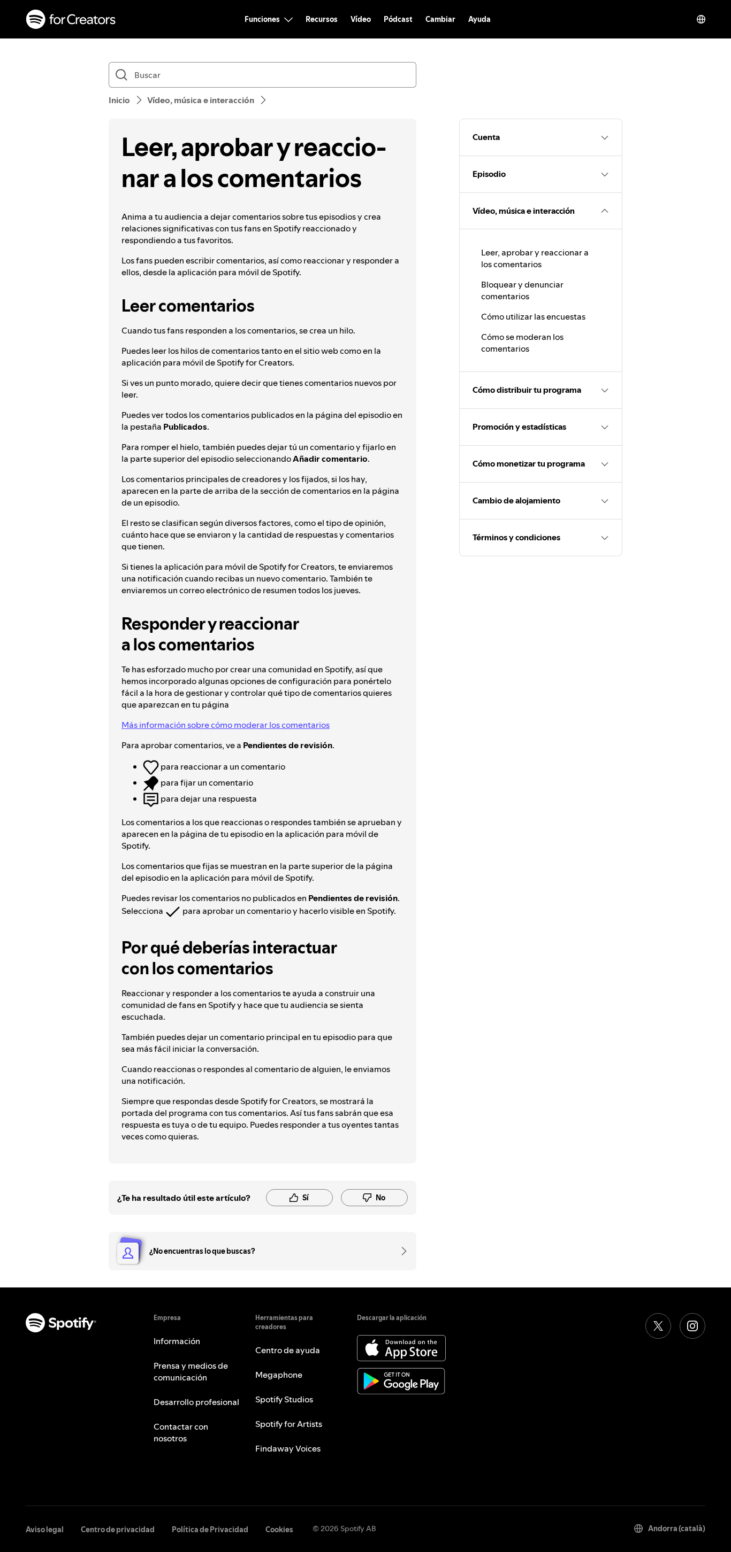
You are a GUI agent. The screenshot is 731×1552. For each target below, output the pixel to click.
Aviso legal (45, 1529)
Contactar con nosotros (181, 1432)
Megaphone (278, 1374)
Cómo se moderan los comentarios (522, 342)
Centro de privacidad (118, 1529)
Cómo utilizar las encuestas (533, 316)
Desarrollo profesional (196, 1402)
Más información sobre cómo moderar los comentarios (225, 725)
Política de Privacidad (210, 1529)
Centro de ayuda (287, 1350)
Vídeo (361, 19)
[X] (658, 1326)
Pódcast (398, 19)
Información (177, 1341)
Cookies (279, 1529)
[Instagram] (692, 1326)
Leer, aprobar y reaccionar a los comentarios (535, 258)
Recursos (322, 19)
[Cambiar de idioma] (701, 19)
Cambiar (440, 19)
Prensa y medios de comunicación (191, 1371)
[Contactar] (400, 1251)
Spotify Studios (284, 1399)
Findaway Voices (288, 1448)
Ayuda (479, 19)
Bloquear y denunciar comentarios (522, 290)
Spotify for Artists (288, 1424)
